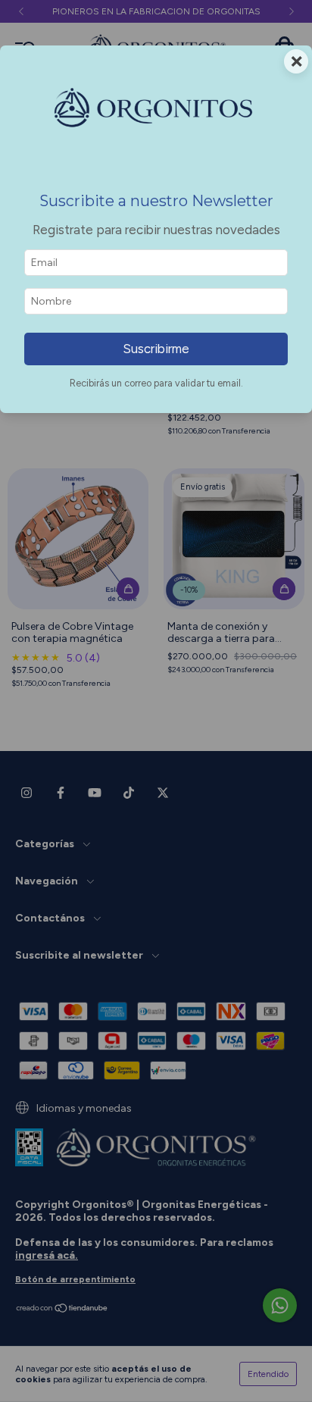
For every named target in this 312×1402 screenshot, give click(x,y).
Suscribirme (156, 348)
